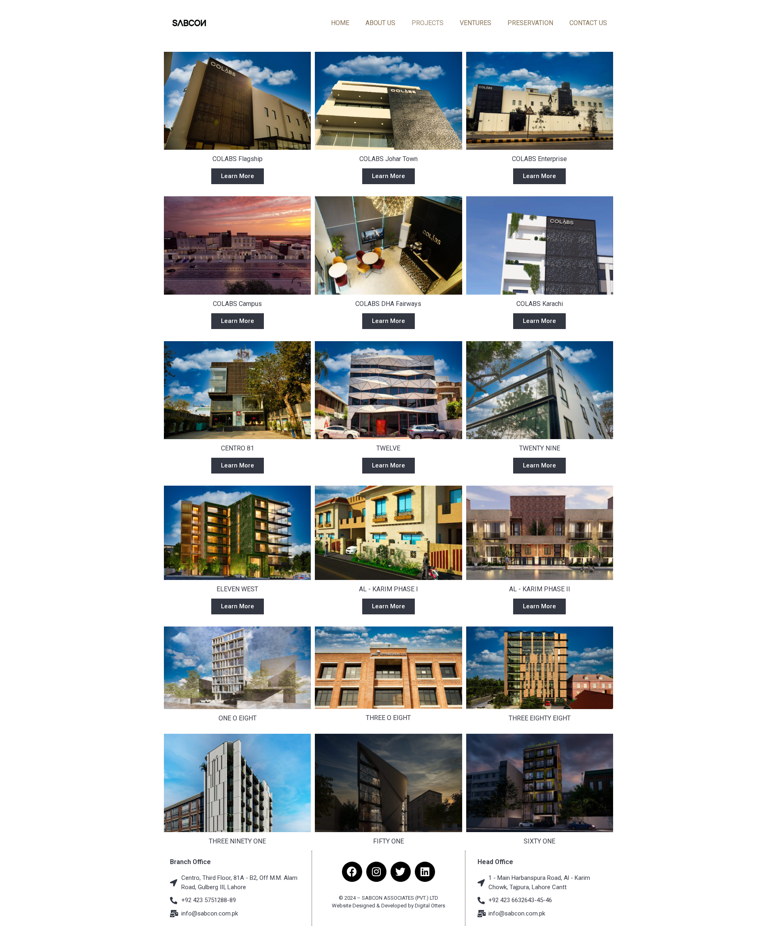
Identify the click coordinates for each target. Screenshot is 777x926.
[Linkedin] (425, 872)
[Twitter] (401, 872)
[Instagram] (376, 872)
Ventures (475, 23)
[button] (237, 176)
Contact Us (588, 23)
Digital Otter (428, 906)
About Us (380, 23)
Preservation (530, 23)
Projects (428, 23)
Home (340, 23)
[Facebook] (352, 872)
